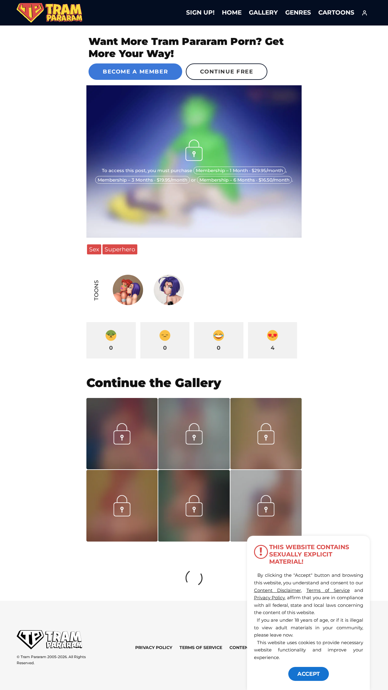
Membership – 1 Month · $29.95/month (239, 170)
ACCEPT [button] (308, 674)
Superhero (120, 249)
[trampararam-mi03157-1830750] (266, 467)
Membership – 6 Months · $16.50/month (244, 180)
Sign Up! (200, 12)
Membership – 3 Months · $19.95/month (142, 180)
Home (232, 12)
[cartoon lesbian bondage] (265, 514)
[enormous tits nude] (193, 539)
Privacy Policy (153, 647)
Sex (94, 249)
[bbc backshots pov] (122, 539)
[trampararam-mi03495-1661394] (193, 467)
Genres (298, 12)
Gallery (263, 12)
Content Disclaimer (277, 590)
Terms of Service (200, 647)
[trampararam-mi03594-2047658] (122, 467)
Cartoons (336, 12)
